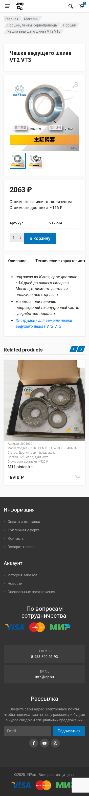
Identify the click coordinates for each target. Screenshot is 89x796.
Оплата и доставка (24, 521)
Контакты (16, 538)
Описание (17, 260)
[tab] (17, 261)
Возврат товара (21, 547)
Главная (12, 19)
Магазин (31, 19)
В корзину (40, 238)
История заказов (22, 575)
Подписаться (69, 731)
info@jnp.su (44, 677)
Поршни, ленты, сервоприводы (32, 25)
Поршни (69, 25)
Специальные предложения (31, 592)
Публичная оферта (24, 530)
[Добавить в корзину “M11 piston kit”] (77, 477)
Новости (15, 583)
